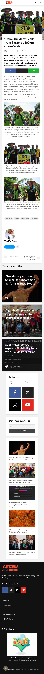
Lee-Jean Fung (12, 332)
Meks (23, 669)
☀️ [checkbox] (6, 668)
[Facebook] (15, 392)
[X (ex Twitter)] (28, 392)
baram (17, 219)
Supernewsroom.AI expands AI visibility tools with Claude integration (19, 505)
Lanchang (34, 219)
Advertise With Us (9, 615)
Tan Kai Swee (11, 51)
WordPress (36, 669)
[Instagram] (15, 405)
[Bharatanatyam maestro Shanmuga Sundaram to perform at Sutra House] (22, 286)
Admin (10, 298)
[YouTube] (28, 405)
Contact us (7, 605)
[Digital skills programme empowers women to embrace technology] (22, 320)
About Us (6, 601)
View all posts (10, 247)
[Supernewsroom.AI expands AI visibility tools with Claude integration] (22, 355)
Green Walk (25, 219)
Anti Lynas (8, 219)
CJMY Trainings (8, 619)
